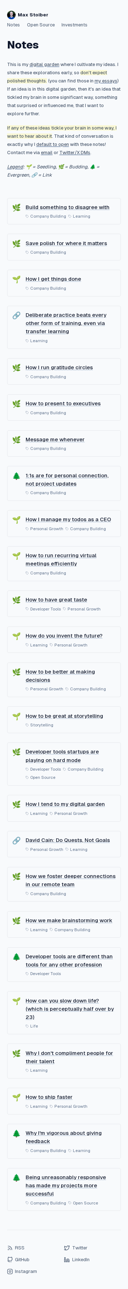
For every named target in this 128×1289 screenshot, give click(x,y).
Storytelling (41, 724)
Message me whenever (55, 439)
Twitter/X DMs (74, 152)
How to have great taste (56, 600)
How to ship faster (49, 1097)
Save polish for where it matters (66, 243)
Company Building (48, 216)
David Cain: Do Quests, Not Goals (68, 840)
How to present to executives (63, 403)
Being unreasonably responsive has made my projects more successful (66, 1185)
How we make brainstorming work (69, 920)
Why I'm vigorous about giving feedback (64, 1137)
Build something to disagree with (68, 207)
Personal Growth (46, 528)
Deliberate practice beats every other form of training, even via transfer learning (66, 323)
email (47, 152)
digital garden (44, 64)
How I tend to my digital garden (65, 804)
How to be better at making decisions (60, 676)
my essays (106, 80)
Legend (15, 166)
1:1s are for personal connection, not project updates (67, 479)
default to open (52, 144)
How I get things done (53, 279)
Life (34, 1026)
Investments (74, 24)
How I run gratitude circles (59, 367)
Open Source (41, 24)
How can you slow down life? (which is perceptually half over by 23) (70, 1009)
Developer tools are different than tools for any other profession (69, 960)
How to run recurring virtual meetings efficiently (61, 559)
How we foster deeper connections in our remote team (71, 880)
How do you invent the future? (64, 636)
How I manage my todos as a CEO (68, 519)
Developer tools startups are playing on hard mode (62, 755)
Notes (13, 24)
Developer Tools (45, 609)
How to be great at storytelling (64, 716)
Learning (81, 216)
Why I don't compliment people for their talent (69, 1057)
